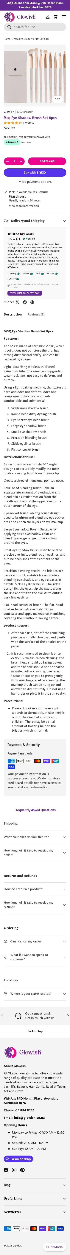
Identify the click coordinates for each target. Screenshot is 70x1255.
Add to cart (47, 161)
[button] (56, 17)
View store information (24, 206)
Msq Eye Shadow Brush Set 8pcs (31, 39)
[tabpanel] (35, 527)
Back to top (35, 1031)
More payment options (35, 182)
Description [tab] (13, 315)
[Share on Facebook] (25, 302)
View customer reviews (25, 293)
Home (7, 39)
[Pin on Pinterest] (32, 302)
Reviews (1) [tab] (36, 315)
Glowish (9, 112)
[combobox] (35, 27)
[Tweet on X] (17, 302)
